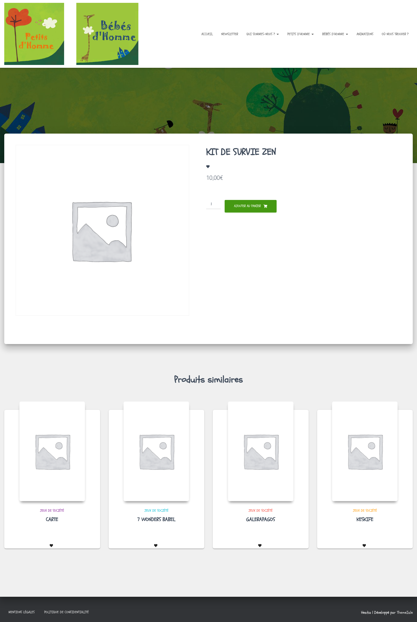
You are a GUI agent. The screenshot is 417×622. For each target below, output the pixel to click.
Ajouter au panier (247, 206)
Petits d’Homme (299, 34)
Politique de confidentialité (66, 612)
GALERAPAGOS (260, 519)
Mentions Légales (22, 612)
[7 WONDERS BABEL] (156, 451)
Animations (365, 34)
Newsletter (229, 34)
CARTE (52, 519)
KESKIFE (365, 519)
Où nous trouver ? (395, 34)
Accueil (207, 34)
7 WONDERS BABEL (156, 519)
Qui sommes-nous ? (261, 34)
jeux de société (52, 510)
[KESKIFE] (365, 451)
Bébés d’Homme (333, 34)
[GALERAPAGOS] (261, 451)
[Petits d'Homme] (76, 34)
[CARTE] (52, 451)
